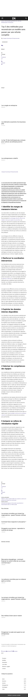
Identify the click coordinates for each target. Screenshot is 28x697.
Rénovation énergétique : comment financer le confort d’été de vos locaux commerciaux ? (13, 561)
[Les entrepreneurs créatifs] (14, 150)
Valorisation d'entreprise (8, 22)
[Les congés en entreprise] (14, 97)
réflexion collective (7, 278)
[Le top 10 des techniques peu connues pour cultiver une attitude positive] (14, 132)
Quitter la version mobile (14, 695)
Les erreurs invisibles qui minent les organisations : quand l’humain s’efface (13, 514)
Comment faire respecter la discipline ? (13, 522)
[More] (14, 64)
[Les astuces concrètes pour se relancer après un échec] (14, 571)
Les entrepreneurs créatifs (9, 158)
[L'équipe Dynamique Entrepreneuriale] (5, 170)
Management (12, 21)
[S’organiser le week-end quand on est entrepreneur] (14, 624)
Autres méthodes (5, 21)
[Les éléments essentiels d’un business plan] (14, 113)
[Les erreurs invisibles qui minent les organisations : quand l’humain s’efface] (14, 589)
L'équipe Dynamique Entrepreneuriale (11, 38)
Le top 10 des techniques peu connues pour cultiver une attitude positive (13, 141)
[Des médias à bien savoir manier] (14, 607)
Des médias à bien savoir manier (11, 615)
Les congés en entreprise (9, 105)
